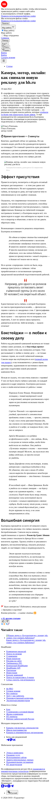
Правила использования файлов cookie (18, 21)
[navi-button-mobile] (3, 61)
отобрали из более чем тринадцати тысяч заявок (24, 113)
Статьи (9, 66)
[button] (4, 53)
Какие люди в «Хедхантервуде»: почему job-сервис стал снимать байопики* (26, 641)
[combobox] (12, 792)
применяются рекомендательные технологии (23, 770)
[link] (5, 46)
